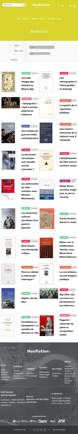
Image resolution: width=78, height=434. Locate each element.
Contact (67, 403)
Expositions (6, 405)
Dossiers (31, 402)
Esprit (42, 19)
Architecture (70, 376)
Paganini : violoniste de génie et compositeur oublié (66, 327)
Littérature (65, 181)
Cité (19, 19)
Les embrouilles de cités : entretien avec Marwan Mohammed (29, 191)
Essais (30, 396)
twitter (63, 6)
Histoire (26, 73)
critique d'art (74, 181)
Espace (25, 19)
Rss (70, 6)
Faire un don (57, 403)
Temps (34, 19)
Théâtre (68, 371)
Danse (67, 383)
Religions (44, 377)
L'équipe (67, 398)
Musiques (26, 99)
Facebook (34, 429)
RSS (41, 429)
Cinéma (68, 366)
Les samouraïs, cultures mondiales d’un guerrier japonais (29, 220)
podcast (72, 290)
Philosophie (65, 101)
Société (64, 73)
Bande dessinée (68, 379)
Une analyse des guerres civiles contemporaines (30, 134)
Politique (64, 153)
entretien (34, 73)
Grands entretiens (37, 399)
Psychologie (45, 375)
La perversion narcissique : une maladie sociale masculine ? (28, 162)
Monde (25, 126)
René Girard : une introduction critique (30, 249)
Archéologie (32, 376)
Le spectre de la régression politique (68, 109)
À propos (57, 394)
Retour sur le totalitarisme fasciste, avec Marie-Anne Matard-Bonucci (68, 249)
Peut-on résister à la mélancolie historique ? (31, 276)
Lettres (51, 19)
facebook (59, 6)
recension (72, 73)
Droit (3, 370)
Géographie (18, 373)
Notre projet (57, 398)
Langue (55, 376)
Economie (5, 377)
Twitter (37, 429)
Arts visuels (70, 374)
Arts (59, 19)
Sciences (4, 372)
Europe (16, 376)
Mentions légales (59, 430)
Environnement (20, 378)
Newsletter (74, 6)
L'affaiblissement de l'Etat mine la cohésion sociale (69, 162)
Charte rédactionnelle (61, 401)
